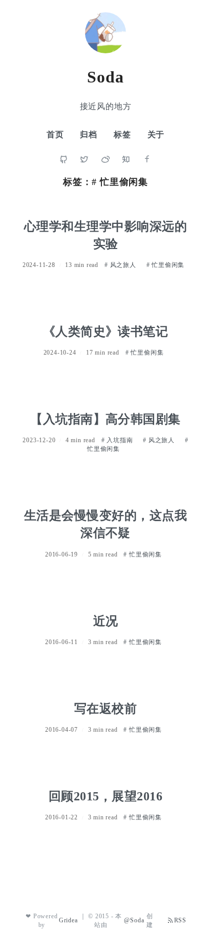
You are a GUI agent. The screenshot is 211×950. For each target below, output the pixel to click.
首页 (55, 134)
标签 (122, 134)
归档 (88, 134)
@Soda (134, 920)
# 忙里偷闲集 (165, 265)
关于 (156, 134)
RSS (180, 920)
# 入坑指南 (118, 440)
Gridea (68, 920)
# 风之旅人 (121, 265)
